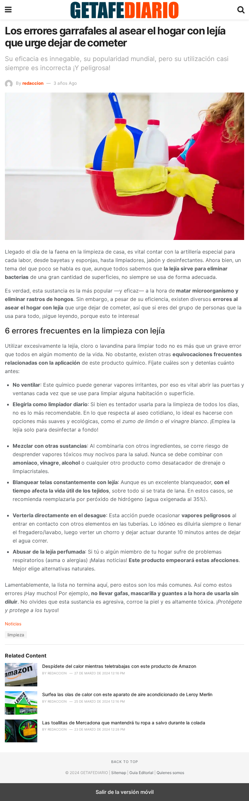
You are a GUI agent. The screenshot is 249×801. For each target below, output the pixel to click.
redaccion (32, 83)
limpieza (15, 634)
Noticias (13, 623)
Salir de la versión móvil (125, 792)
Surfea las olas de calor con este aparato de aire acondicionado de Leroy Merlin (127, 694)
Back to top (124, 761)
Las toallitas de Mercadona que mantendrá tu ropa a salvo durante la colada (123, 722)
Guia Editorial (141, 772)
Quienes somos (170, 772)
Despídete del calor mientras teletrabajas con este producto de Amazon (119, 666)
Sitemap (118, 772)
